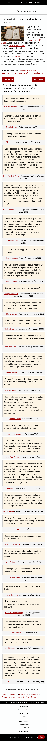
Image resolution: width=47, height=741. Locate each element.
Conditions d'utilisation (24, 728)
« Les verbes (8, 79)
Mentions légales (23, 731)
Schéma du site (24, 713)
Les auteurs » (39, 79)
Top (41, 737)
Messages (38, 2)
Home (9, 2)
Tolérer (34, 697)
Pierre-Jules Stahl (17, 46)
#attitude (24, 70)
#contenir (33, 70)
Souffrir (26, 697)
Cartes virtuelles (23, 710)
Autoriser (16, 697)
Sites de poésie (23, 706)
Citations (28, 2)
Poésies (18, 2)
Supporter (6, 697)
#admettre (38, 73)
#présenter (28, 73)
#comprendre (8, 73)
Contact (23, 716)
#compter (19, 73)
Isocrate (17, 56)
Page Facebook (24, 724)
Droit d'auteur (23, 721)
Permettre (23, 694)
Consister (34, 694)
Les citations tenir (9, 694)
